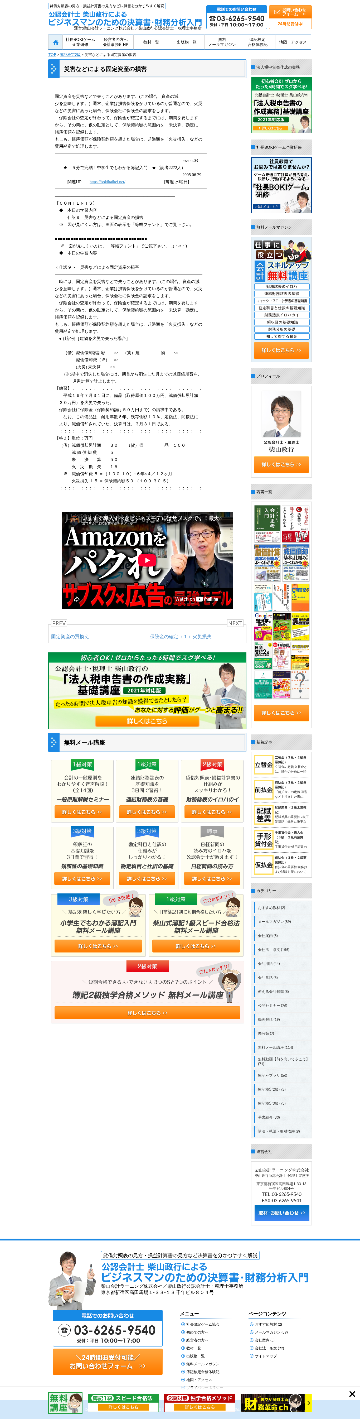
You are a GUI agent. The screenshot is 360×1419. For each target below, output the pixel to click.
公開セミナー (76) (272, 1005)
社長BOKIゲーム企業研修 (80, 42)
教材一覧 (151, 42)
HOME (55, 42)
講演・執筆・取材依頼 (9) (279, 1131)
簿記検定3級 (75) (272, 1103)
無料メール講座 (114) (275, 1047)
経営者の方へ (197, 1340)
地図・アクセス (293, 42)
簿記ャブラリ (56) (272, 1075)
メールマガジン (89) (274, 921)
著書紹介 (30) (269, 1117)
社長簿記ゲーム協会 (203, 1324)
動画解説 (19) (269, 1019)
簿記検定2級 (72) (272, 1089)
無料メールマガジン (222, 42)
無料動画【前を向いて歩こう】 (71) (284, 1061)
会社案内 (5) (268, 935)
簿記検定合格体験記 (257, 42)
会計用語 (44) (269, 963)
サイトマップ (266, 1356)
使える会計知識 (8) (273, 991)
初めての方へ (197, 1332)
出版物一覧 (187, 42)
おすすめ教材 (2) (271, 907)
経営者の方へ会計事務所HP (115, 42)
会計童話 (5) (268, 977)
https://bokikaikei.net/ (107, 182)
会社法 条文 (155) (273, 949)
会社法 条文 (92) (269, 1348)
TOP (52, 54)
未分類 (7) (266, 1033)
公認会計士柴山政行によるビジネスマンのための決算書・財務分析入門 (125, 14)
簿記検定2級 (70, 54)
